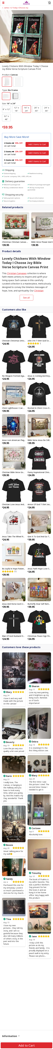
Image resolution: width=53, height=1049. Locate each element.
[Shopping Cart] (49, 2)
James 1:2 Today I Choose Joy (16, 7)
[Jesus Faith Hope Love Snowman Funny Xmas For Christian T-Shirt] (39, 554)
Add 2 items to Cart (37, 144)
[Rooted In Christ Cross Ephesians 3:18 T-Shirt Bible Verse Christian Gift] (39, 393)
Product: (10, 74)
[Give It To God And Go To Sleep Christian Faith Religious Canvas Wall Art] (39, 522)
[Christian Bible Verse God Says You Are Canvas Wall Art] (14, 457)
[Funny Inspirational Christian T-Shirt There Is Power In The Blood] (39, 457)
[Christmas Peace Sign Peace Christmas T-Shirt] (39, 621)
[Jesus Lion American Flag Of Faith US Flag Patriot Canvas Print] (14, 425)
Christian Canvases (16, 273)
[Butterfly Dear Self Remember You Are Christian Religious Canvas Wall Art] (39, 589)
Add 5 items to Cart (37, 161)
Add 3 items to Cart (37, 153)
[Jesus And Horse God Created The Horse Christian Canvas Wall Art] (14, 589)
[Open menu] (11, 2)
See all (26, 297)
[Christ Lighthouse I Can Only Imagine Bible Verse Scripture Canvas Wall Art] (14, 393)
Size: (9, 103)
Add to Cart (26, 1045)
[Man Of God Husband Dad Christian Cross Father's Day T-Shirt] (14, 621)
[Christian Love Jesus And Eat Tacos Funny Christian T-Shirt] (14, 489)
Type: (10, 90)
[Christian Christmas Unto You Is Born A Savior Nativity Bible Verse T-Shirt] (14, 326)
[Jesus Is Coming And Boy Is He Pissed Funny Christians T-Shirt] (39, 361)
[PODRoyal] (26, 2)
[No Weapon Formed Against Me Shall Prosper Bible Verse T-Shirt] (14, 361)
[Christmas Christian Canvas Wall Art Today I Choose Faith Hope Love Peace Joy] (15, 225)
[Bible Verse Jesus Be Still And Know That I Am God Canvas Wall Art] (39, 425)
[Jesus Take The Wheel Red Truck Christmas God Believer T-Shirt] (14, 522)
